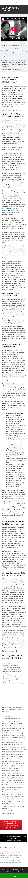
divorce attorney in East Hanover (13, 86)
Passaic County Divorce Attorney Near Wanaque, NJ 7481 (12, 859)
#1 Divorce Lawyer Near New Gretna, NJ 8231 (10, 860)
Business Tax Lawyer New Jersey (13, 683)
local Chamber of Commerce (13, 234)
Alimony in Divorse (13, 708)
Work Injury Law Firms (10, 675)
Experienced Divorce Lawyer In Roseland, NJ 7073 (10, 852)
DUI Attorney (7, 663)
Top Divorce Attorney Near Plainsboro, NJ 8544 (10, 853)
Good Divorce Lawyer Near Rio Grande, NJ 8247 (10, 855)
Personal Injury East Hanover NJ (12, 677)
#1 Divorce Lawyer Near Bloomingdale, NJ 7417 (10, 862)
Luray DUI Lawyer (16, 869)
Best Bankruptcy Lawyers (10, 665)
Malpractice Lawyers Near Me (12, 669)
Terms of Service (13, 871)
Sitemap (21, 871)
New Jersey (7, 716)
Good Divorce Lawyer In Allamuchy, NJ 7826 (9, 857)
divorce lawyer (6, 642)
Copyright (4, 869)
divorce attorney (17, 624)
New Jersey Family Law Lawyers (12, 667)
